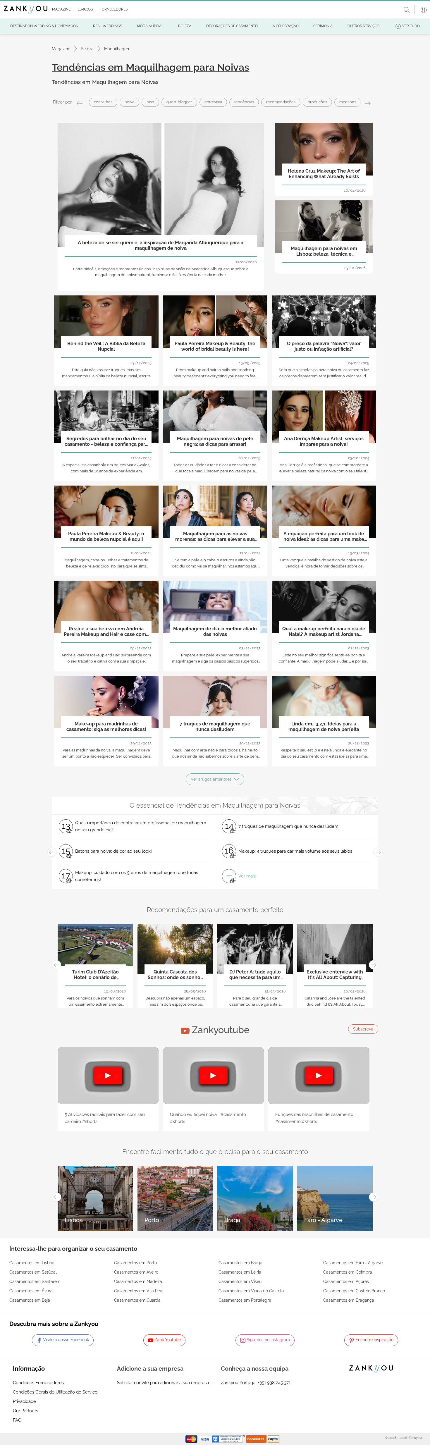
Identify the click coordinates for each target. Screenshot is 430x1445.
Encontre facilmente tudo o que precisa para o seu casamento (215, 1151)
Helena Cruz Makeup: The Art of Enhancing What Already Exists (324, 173)
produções (317, 102)
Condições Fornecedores (38, 1382)
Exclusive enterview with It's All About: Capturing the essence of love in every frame (335, 975)
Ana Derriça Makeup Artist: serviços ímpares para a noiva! (324, 441)
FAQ (17, 1420)
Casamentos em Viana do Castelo (251, 1291)
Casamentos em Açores (346, 1281)
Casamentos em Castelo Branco (354, 1291)
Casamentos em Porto (135, 1262)
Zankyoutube (220, 1029)
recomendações (280, 102)
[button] (60, 10)
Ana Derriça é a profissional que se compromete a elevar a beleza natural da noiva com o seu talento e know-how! (324, 471)
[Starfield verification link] (229, 1438)
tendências (244, 102)
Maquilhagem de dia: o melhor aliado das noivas (215, 631)
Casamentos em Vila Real (139, 1291)
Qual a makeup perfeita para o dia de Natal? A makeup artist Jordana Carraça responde (323, 632)
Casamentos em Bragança (348, 1300)
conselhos (103, 102)
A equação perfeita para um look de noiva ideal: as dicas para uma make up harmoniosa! (323, 537)
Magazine (61, 49)
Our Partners (25, 1410)
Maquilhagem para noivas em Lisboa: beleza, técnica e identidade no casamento (324, 251)
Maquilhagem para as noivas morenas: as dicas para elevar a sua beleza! (215, 537)
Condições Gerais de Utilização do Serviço (55, 1392)
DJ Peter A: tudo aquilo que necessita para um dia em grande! (255, 975)
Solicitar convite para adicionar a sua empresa (163, 1382)
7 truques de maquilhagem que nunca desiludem (215, 726)
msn (150, 102)
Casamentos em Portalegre (245, 1300)
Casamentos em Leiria (240, 1272)
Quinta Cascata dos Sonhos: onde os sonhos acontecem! (175, 975)
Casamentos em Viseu (240, 1281)
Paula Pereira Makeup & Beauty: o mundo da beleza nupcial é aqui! (106, 536)
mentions (347, 102)
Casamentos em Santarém (35, 1281)
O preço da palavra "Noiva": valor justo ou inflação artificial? (324, 346)
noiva (129, 102)
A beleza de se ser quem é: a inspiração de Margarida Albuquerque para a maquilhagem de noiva (160, 245)
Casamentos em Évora (31, 1291)
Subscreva (363, 1029)
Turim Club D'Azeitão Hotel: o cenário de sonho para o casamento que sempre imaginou (95, 975)
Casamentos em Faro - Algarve (353, 1262)
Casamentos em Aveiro (136, 1272)
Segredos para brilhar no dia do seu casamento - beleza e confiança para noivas (106, 442)
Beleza (87, 49)
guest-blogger (179, 102)
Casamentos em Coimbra (347, 1272)
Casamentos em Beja (29, 1300)
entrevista (213, 102)
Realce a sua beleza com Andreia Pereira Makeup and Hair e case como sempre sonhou (106, 632)
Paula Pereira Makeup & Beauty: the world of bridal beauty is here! (215, 346)
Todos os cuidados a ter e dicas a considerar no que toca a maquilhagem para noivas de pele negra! (215, 471)
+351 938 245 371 (274, 1382)
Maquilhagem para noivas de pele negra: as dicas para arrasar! (215, 441)
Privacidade (24, 1401)
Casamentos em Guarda (137, 1300)
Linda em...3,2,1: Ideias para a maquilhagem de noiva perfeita (323, 726)
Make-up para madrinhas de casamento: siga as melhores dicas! (106, 726)
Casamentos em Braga (240, 1262)
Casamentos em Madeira (138, 1281)
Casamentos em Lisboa (31, 1262)
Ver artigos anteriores (211, 779)
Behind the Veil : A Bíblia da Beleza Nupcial (106, 346)
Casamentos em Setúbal (33, 1272)
